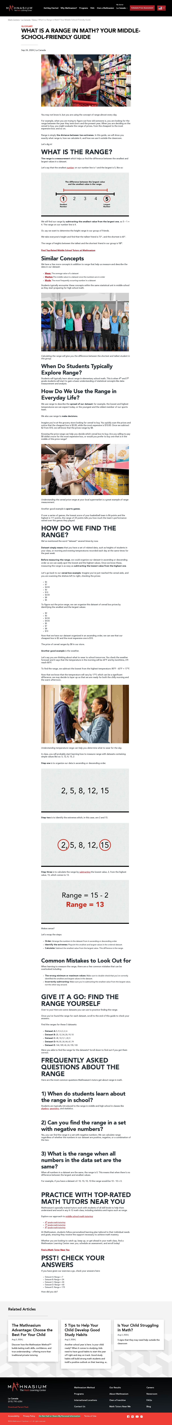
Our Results (115, 1388)
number (70, 168)
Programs (83, 8)
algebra (45, 1109)
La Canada (25, 20)
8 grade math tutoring (55, 1228)
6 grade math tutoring (55, 1223)
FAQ (92, 8)
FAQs (149, 1400)
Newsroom (151, 1394)
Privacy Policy (29, 1416)
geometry (54, 1109)
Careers (150, 1388)
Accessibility (13, 1416)
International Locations (85, 1400)
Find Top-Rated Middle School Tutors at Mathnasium (68, 250)
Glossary (27, 26)
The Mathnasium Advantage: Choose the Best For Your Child (32, 1330)
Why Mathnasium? (69, 8)
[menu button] (161, 8)
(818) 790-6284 (15, 1402)
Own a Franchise (117, 1400)
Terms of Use (90, 1416)
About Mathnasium (118, 1394)
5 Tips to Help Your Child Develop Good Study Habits (82, 1330)
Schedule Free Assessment (142, 8)
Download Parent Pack (18, 1407)
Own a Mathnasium (105, 8)
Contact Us (79, 1407)
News (34, 20)
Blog (148, 1407)
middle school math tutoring (79, 1216)
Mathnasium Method (84, 1388)
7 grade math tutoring (55, 1225)
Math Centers (14, 20)
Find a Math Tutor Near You (55, 1250)
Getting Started (51, 8)
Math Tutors (120, 1407)
